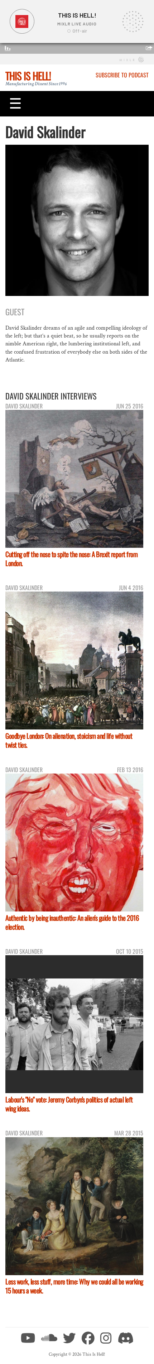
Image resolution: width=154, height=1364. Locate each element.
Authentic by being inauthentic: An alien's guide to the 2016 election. (72, 922)
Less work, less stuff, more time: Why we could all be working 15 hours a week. (74, 1286)
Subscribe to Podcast (122, 75)
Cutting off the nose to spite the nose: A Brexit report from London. (71, 558)
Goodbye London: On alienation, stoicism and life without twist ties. (68, 740)
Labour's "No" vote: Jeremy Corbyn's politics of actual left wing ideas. (69, 1104)
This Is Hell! (28, 75)
